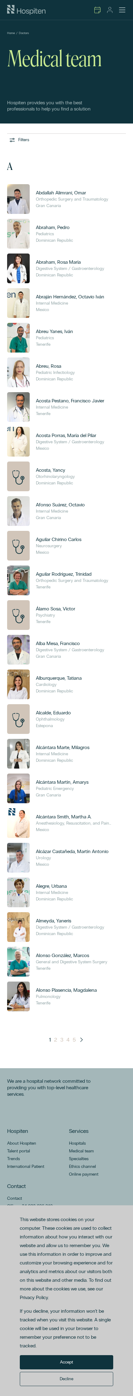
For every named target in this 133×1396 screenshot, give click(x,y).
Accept (66, 1362)
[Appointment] (97, 10)
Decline (66, 1378)
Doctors (24, 33)
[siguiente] (81, 1039)
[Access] (110, 10)
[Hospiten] (26, 10)
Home (11, 33)
